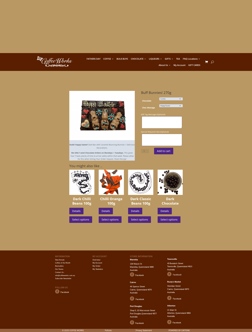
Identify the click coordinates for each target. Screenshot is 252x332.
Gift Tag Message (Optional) (153, 114)
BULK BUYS (122, 58)
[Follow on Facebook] (57, 291)
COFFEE (107, 58)
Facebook (65, 292)
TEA (178, 58)
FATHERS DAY (93, 58)
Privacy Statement (144, 330)
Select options (80, 219)
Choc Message (148, 107)
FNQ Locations (190, 58)
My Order (96, 266)
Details (76, 211)
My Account (179, 65)
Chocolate (146, 101)
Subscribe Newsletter (63, 278)
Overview (96, 260)
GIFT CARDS (194, 65)
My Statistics (98, 269)
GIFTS (168, 58)
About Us (163, 65)
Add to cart (163, 151)
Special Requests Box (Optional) (155, 132)
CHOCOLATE (137, 58)
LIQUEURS (154, 58)
